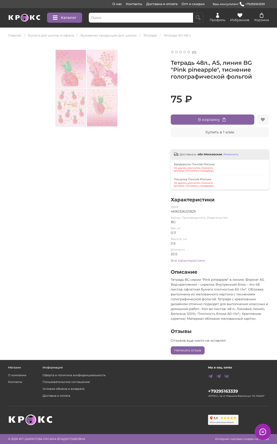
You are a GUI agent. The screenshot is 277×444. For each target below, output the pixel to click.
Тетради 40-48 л (177, 35)
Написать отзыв (187, 350)
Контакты (134, 4)
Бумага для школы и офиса (51, 35)
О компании (17, 375)
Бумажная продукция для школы (109, 35)
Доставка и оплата (161, 4)
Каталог (68, 17)
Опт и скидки (193, 4)
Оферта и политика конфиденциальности (74, 375)
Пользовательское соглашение (66, 382)
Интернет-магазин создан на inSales (242, 439)
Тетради (150, 35)
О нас (117, 4)
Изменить (230, 154)
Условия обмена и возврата (63, 389)
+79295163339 (255, 4)
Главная (14, 35)
